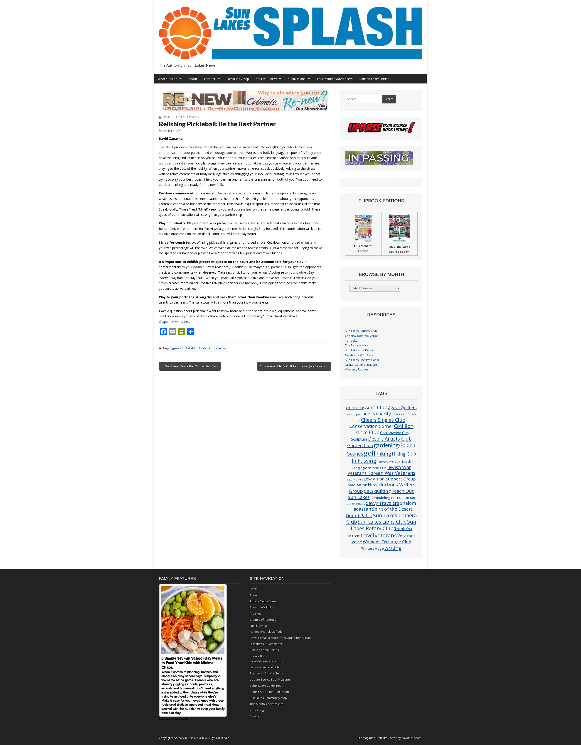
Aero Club (376, 407)
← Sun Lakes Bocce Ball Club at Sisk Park (190, 366)
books (368, 414)
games (176, 348)
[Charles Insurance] (245, 100)
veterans (386, 535)
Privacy (255, 716)
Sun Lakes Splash (193, 738)
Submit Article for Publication (269, 692)
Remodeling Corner (386, 497)
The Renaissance (356, 345)
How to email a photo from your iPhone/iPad (280, 638)
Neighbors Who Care (359, 355)
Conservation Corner (371, 426)
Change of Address (263, 620)
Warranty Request (357, 369)
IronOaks (351, 341)
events (220, 348)
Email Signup (258, 626)
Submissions (296, 79)
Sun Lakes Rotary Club (383, 525)
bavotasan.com (411, 738)
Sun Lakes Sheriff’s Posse (362, 360)
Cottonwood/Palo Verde (361, 336)
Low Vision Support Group (390, 479)
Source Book (258, 656)
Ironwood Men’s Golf (389, 461)
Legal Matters (355, 479)
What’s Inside (167, 79)
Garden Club (360, 445)
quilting (382, 491)
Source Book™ (266, 79)
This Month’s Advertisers (335, 79)
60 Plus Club (355, 408)
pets (369, 491)
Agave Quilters (402, 407)
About (192, 79)
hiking (384, 453)
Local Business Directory (266, 661)
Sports (167, 117)
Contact (209, 79)
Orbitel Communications (361, 365)
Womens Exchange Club (387, 541)
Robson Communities (374, 79)
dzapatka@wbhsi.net (174, 321)
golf (370, 453)
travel (367, 535)
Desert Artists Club (390, 438)
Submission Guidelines (265, 686)
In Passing (364, 460)
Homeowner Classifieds (266, 632)
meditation (357, 485)
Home (254, 589)
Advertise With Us (262, 607)
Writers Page (372, 548)
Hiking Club (404, 454)
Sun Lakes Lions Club (382, 521)
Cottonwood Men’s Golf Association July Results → (294, 366)
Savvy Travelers (382, 503)
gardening (386, 445)
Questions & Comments (266, 644)
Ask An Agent (354, 414)
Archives (255, 613)
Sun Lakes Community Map (268, 698)
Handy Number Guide (265, 667)
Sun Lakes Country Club (361, 331)
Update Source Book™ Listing (270, 679)
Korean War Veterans (391, 473)
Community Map (237, 79)
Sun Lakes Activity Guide (266, 673)
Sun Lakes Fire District (359, 350)
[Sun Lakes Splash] (290, 30)
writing (392, 547)
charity (383, 413)
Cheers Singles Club (383, 420)
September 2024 (187, 117)
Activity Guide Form (263, 601)
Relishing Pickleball (198, 348)
